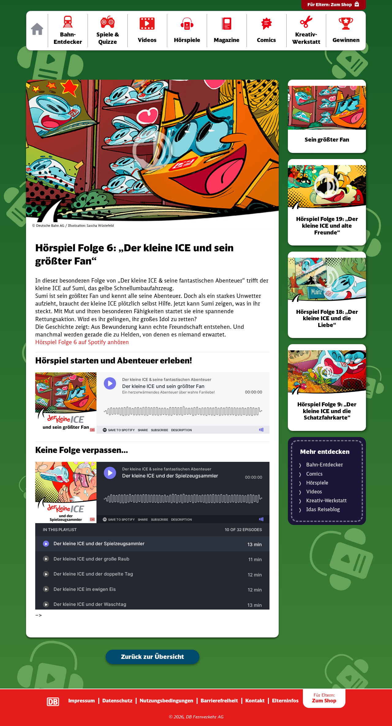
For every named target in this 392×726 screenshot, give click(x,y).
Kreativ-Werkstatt (326, 501)
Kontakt (255, 700)
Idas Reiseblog (323, 509)
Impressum (81, 700)
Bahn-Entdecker (324, 465)
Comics (314, 474)
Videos (314, 492)
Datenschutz (117, 700)
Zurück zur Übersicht (152, 656)
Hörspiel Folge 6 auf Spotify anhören (82, 342)
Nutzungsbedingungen (166, 700)
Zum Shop (324, 698)
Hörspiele (317, 483)
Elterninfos (285, 700)
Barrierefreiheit (219, 700)
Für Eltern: (329, 4)
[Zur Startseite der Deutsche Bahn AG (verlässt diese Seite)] (56, 698)
